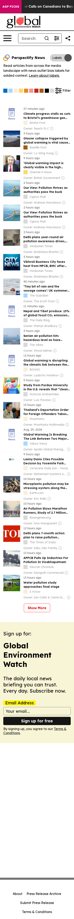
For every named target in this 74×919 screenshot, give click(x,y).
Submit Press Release (37, 903)
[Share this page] (68, 38)
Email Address (19, 702)
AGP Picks (10, 6)
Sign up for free (37, 720)
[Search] (47, 38)
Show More (37, 608)
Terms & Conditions (37, 912)
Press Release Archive (44, 894)
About (17, 894)
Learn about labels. (44, 75)
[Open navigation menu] (7, 38)
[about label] (25, 123)
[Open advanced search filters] (56, 38)
